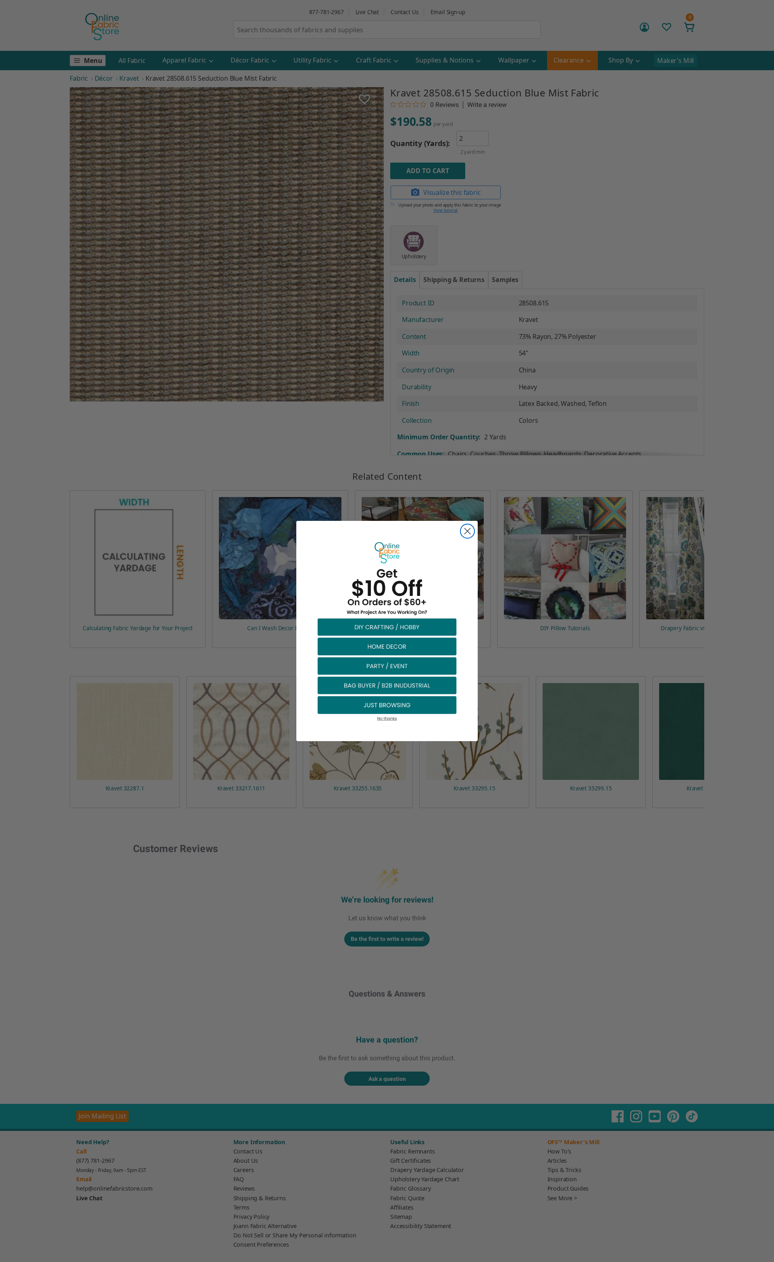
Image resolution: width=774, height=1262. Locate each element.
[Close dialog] (467, 531)
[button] (387, 626)
